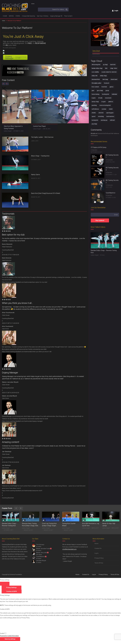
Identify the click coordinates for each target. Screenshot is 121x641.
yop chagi (94, 124)
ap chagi (105, 64)
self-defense (95, 109)
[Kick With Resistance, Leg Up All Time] (90, 516)
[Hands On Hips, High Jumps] (110, 516)
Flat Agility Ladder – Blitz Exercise (42, 137)
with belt (112, 120)
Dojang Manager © (56, 16)
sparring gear (109, 112)
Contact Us (98, 548)
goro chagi (100, 90)
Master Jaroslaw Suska (43, 548)
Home (3, 20)
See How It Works (42, 16)
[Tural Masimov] (97, 197)
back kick (112, 64)
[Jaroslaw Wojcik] (33, 561)
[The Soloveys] (33, 545)
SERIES (11, 16)
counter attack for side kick (109, 72)
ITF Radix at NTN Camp (98, 147)
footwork (106, 83)
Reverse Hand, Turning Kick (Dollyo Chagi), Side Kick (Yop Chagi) (30, 525)
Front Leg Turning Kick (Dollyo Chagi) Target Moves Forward (49, 525)
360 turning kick (96, 64)
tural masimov (110, 116)
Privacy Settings (11, 587)
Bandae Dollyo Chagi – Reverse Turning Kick (9, 525)
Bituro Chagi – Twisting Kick (40, 156)
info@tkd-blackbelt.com (69, 549)
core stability (95, 72)
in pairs (94, 98)
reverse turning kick (105, 105)
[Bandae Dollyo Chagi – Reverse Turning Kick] (105, 240)
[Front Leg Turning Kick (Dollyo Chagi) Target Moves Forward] (50, 516)
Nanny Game (35, 174)
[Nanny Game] (15, 181)
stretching (101, 116)
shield (110, 109)
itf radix (100, 98)
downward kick (96, 79)
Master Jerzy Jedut (41, 552)
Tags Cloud (96, 51)
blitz (106, 68)
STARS (18, 16)
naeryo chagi (95, 101)
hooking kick (105, 94)
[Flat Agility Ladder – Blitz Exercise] (15, 144)
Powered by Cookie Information (9, 636)
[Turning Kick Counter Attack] (70, 516)
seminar (104, 109)
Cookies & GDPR (11, 591)
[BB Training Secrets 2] (97, 185)
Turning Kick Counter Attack (69, 525)
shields (94, 112)
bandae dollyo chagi (97, 68)
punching (94, 105)
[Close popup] (4, 584)
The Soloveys (40, 544)
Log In (96, 553)
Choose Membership (28, 16)
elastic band (114, 79)
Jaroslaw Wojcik (41, 560)
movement (108, 98)
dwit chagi (105, 79)
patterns (110, 101)
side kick (101, 112)
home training (95, 94)
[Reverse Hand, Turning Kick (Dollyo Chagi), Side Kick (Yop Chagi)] (30, 516)
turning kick (95, 120)
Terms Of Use (99, 563)
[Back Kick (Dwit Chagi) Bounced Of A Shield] (15, 200)
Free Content (68, 16)
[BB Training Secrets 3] (97, 172)
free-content (95, 86)
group (107, 90)
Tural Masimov (110, 193)
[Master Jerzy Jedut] (33, 553)
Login (116, 10)
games (111, 86)
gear (93, 90)
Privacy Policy (99, 558)
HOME (5, 16)
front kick (104, 86)
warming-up (104, 120)
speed (93, 116)
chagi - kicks (113, 68)
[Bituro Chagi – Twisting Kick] (15, 162)
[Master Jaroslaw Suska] (33, 549)
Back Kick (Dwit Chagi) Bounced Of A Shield (45, 193)
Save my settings (10, 639)
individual (114, 94)
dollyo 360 (94, 75)
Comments (96, 54)
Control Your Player (39, 126)
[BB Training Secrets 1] (97, 159)
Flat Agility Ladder (96, 83)
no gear (103, 101)
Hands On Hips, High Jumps (108, 525)
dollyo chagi (103, 75)
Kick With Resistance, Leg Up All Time (90, 525)
